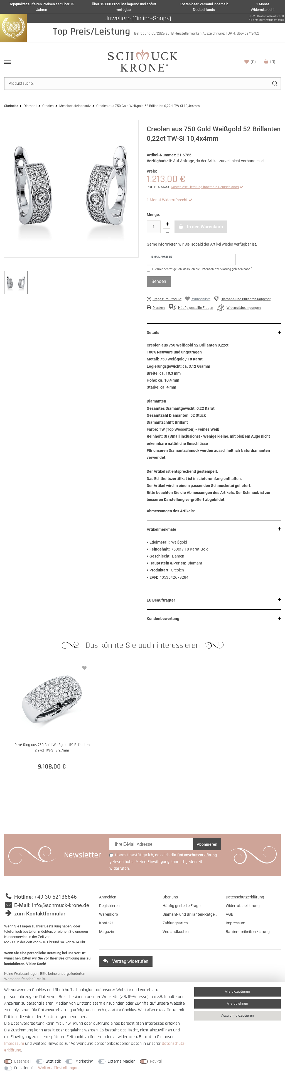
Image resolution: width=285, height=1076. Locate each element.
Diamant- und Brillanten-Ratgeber (246, 299)
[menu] (8, 62)
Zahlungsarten (175, 923)
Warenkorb (272, 62)
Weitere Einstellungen (58, 1068)
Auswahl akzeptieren (237, 1015)
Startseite (11, 106)
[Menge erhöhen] (167, 224)
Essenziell (22, 1061)
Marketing (84, 1061)
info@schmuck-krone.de (60, 905)
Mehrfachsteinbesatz (75, 106)
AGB (230, 914)
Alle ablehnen (237, 1003)
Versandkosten (176, 931)
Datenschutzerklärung (245, 897)
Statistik (53, 1061)
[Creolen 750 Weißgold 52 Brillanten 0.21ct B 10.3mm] (71, 188)
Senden (158, 281)
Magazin (106, 931)
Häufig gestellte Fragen (183, 905)
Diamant (30, 106)
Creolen (48, 106)
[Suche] (274, 83)
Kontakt (106, 923)
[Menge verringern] (167, 232)
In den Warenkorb (204, 226)
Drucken (159, 308)
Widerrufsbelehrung (243, 905)
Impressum (235, 923)
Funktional (23, 1068)
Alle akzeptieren (237, 991)
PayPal (156, 1061)
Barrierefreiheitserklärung (248, 931)
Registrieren (109, 905)
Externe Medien (122, 1061)
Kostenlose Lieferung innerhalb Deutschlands (205, 187)
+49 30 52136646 (55, 897)
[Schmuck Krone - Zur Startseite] (142, 60)
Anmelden (107, 897)
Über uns (170, 897)
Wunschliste (253, 62)
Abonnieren (207, 844)
